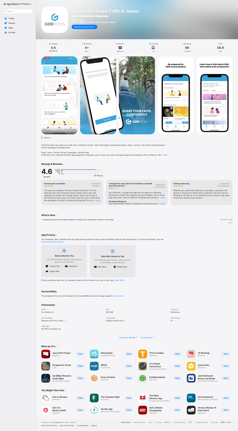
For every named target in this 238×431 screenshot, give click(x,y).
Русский (158, 422)
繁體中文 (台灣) (226, 422)
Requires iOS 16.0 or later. (52, 321)
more (165, 155)
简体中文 (167, 422)
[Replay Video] (44, 131)
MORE (98, 200)
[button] (18, 18)
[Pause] (65, 131)
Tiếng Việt (214, 422)
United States (125, 422)
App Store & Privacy (67, 425)
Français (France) (179, 422)
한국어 (190, 422)
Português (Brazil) (201, 422)
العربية (150, 422)
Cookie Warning (82, 425)
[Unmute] (70, 131)
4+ (172, 321)
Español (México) (139, 422)
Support (94, 425)
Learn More (120, 280)
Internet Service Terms (49, 425)
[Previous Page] (38, 95)
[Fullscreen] (74, 131)
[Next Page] (235, 95)
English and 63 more (115, 321)
